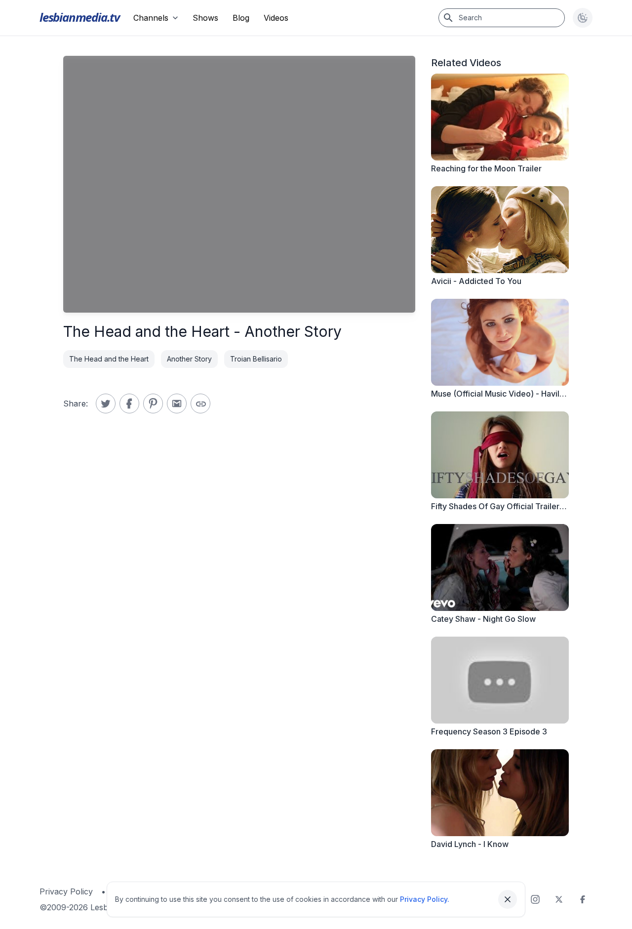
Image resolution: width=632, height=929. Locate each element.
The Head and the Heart (109, 359)
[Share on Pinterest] (153, 403)
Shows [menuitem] (205, 18)
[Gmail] (177, 403)
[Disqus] (239, 578)
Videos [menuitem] (276, 18)
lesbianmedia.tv (79, 17)
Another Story (189, 359)
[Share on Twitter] (106, 403)
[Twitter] (559, 899)
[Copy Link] (200, 403)
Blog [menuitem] (241, 18)
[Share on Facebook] (129, 403)
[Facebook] (582, 899)
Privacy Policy (66, 891)
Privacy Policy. (424, 899)
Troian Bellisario (256, 359)
